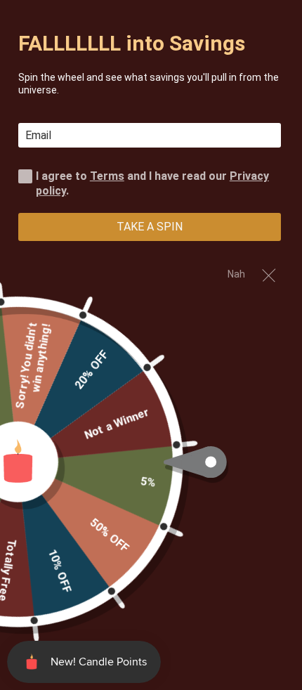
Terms (107, 176)
